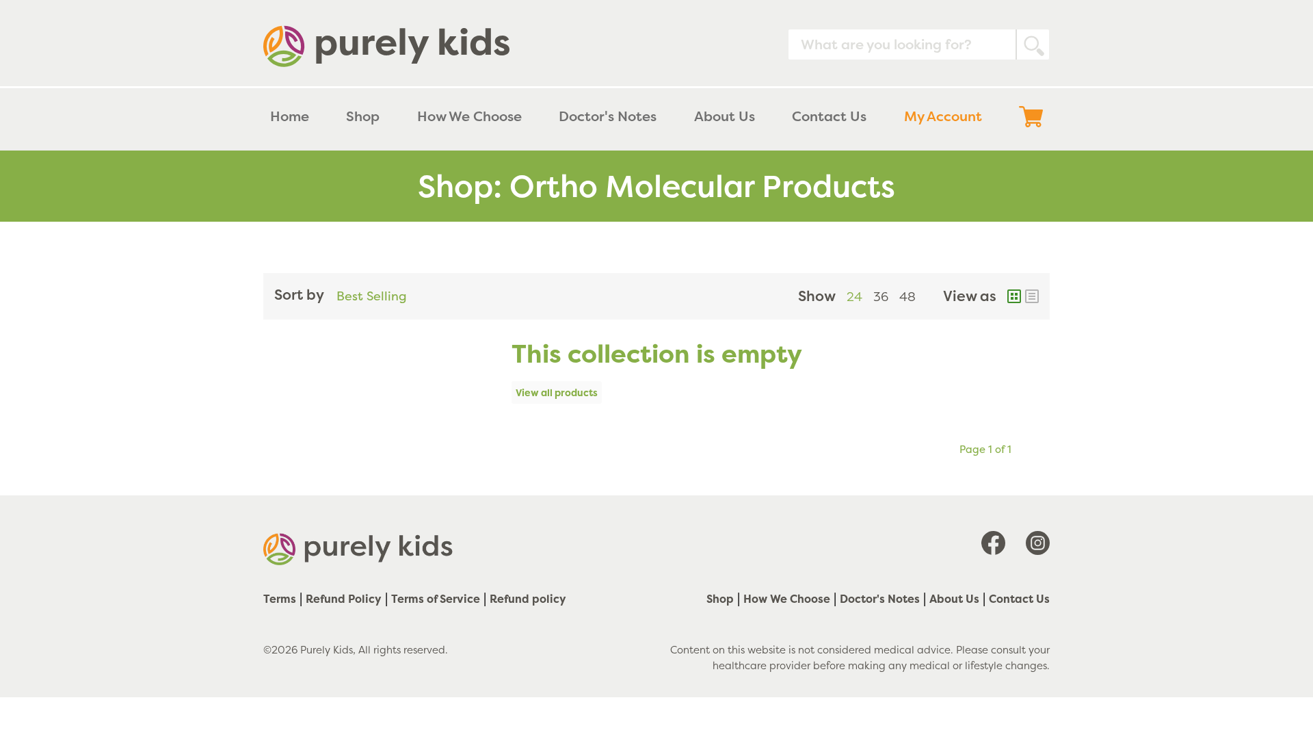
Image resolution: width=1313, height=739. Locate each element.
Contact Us (1019, 598)
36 (880, 296)
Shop (720, 598)
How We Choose (786, 598)
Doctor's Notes (880, 598)
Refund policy (528, 598)
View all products (557, 392)
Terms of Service (435, 598)
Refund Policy (344, 598)
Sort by (299, 294)
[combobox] (918, 44)
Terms (279, 598)
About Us (954, 598)
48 (907, 296)
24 (854, 296)
